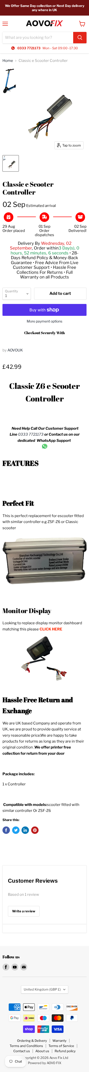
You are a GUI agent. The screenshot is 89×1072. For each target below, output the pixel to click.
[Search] (80, 37)
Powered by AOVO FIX (44, 1063)
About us (42, 1051)
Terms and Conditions (26, 1046)
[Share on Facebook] (6, 830)
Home (7, 61)
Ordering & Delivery (32, 1041)
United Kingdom (42, 989)
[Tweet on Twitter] (16, 830)
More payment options (44, 321)
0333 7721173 (31, 434)
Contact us (21, 1051)
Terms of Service (61, 1046)
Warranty (59, 1041)
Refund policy (65, 1051)
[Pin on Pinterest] (35, 830)
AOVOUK (15, 350)
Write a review (23, 911)
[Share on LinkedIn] (25, 830)
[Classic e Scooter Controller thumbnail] (11, 163)
